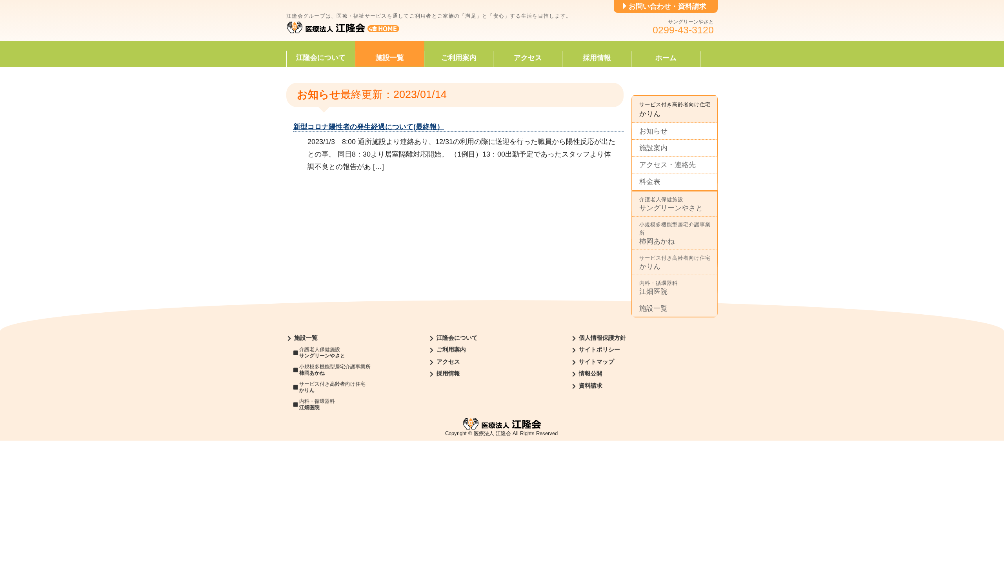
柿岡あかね (675, 233)
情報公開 (590, 373)
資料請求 (590, 386)
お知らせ (653, 131)
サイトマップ (596, 362)
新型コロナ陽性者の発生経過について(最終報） (368, 127)
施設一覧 (390, 58)
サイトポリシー (599, 350)
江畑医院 (658, 287)
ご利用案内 (459, 58)
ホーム (666, 58)
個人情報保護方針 (602, 338)
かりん (675, 262)
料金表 (649, 182)
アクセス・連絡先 (667, 165)
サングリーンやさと (671, 204)
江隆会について (321, 58)
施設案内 (653, 148)
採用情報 (597, 58)
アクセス (528, 58)
